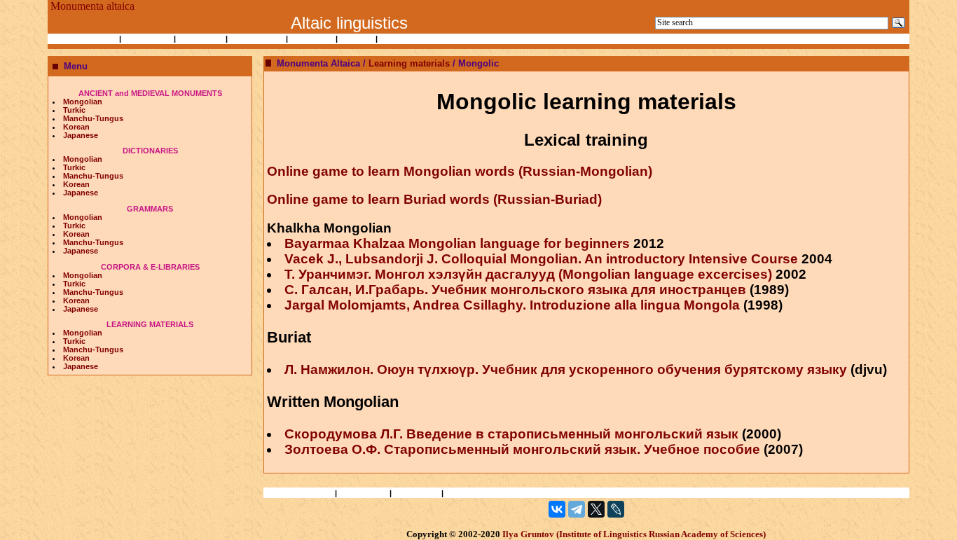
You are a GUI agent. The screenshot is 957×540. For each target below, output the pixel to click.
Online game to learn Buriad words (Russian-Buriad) (434, 199)
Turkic (74, 110)
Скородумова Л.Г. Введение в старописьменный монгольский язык (511, 434)
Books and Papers (83, 38)
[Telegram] (576, 509)
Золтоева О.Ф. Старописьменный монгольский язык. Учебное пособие (524, 449)
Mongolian (82, 101)
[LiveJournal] (615, 509)
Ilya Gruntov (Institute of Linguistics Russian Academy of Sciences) (633, 534)
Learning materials (409, 63)
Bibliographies (257, 38)
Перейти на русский (484, 493)
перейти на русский (416, 38)
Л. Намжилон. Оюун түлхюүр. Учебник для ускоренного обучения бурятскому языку (565, 369)
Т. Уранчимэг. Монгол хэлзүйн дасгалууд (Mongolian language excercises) (528, 274)
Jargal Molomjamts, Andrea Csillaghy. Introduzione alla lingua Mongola (512, 305)
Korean (76, 127)
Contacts (356, 38)
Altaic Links (311, 38)
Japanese (80, 135)
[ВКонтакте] (557, 509)
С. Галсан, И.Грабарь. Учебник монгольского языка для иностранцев (517, 289)
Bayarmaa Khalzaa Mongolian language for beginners (457, 243)
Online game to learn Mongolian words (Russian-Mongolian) (459, 171)
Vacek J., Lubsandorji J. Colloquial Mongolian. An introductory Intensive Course (541, 258)
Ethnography (147, 38)
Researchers (200, 38)
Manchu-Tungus (93, 118)
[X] (596, 509)
